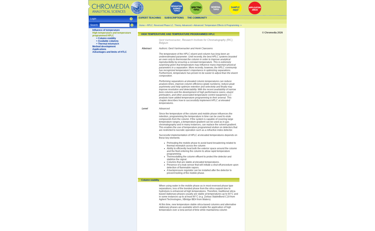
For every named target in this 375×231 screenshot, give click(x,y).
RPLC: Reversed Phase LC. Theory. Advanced (169, 25)
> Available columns (107, 41)
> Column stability (106, 38)
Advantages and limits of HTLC (109, 52)
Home (142, 25)
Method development (104, 46)
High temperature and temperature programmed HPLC (111, 34)
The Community (197, 17)
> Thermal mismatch (107, 43)
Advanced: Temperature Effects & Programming (216, 25)
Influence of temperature (106, 30)
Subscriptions (174, 17)
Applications (99, 49)
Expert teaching (150, 17)
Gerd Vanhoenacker (169, 40)
